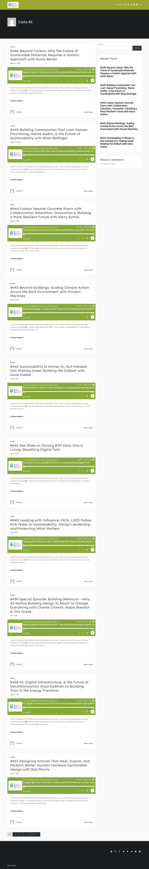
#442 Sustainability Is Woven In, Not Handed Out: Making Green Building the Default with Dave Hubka (48, 370)
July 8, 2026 (14, 532)
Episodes (12, 125)
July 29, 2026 (14, 300)
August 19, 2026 (15, 63)
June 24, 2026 (14, 694)
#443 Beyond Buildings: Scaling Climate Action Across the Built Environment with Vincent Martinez (49, 291)
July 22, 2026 (14, 379)
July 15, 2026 (14, 453)
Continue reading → (17, 101)
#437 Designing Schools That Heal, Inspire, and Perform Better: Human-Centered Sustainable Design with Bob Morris (50, 765)
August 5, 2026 (14, 221)
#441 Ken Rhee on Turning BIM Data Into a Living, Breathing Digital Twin (46, 447)
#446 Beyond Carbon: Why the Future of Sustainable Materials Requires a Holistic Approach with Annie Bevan (44, 55)
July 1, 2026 (14, 615)
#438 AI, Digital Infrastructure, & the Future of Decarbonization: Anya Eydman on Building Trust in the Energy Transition (49, 686)
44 (32, 834)
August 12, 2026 (15, 142)
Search (100, 44)
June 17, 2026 (14, 773)
